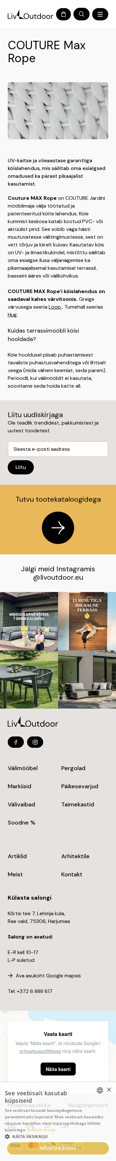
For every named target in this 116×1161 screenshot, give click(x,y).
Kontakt (71, 874)
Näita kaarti (58, 1069)
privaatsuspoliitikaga (40, 1051)
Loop (55, 306)
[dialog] (58, 1121)
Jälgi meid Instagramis (58, 569)
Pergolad (73, 768)
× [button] (108, 1089)
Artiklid (17, 856)
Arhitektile (75, 856)
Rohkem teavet (41, 1130)
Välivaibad (21, 804)
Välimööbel (23, 768)
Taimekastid (77, 804)
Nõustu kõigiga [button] (58, 1148)
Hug (12, 314)
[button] (58, 1136)
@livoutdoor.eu (58, 577)
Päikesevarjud (79, 786)
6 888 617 (41, 991)
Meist (15, 874)
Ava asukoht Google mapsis (48, 975)
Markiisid (19, 786)
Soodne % (21, 822)
